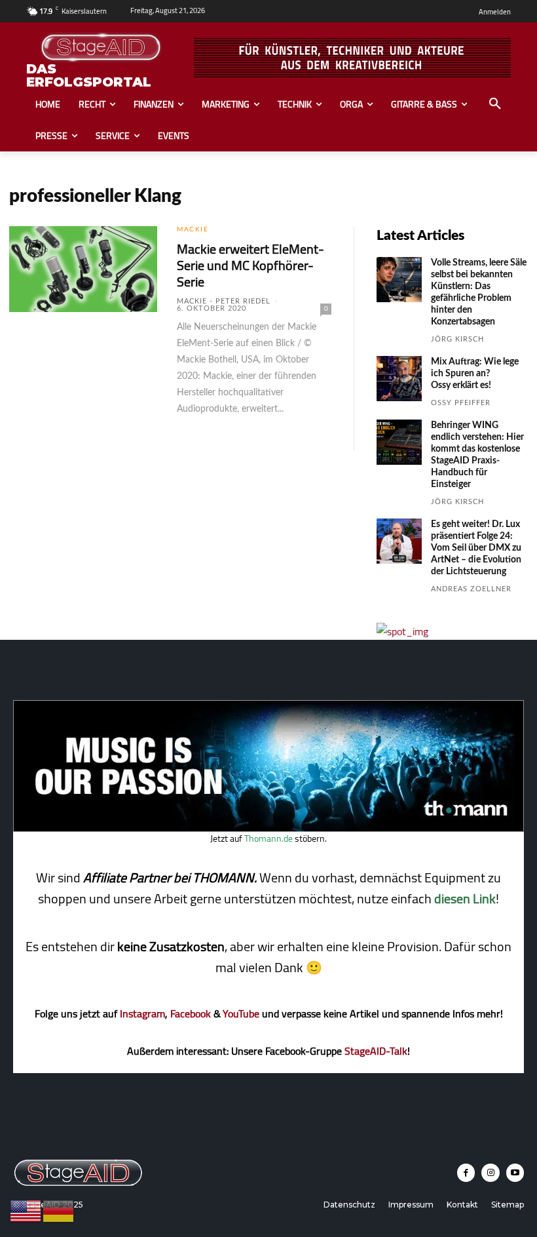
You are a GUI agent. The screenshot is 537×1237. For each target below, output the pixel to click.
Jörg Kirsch (457, 339)
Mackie (192, 229)
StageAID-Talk (375, 1051)
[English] (26, 1210)
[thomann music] (268, 828)
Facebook (190, 1013)
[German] (59, 1210)
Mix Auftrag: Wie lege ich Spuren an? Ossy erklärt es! (475, 373)
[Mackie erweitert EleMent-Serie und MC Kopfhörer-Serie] (83, 269)
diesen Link (465, 898)
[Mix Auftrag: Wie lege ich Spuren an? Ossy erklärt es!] (399, 378)
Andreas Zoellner (471, 589)
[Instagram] (490, 1172)
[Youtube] (515, 1172)
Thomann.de (268, 838)
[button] (495, 104)
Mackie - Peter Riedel (223, 301)
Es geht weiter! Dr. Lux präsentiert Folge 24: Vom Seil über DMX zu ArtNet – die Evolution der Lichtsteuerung (476, 548)
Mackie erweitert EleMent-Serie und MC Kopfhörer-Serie (250, 265)
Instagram (142, 1013)
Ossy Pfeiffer (461, 402)
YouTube (241, 1013)
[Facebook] (466, 1172)
